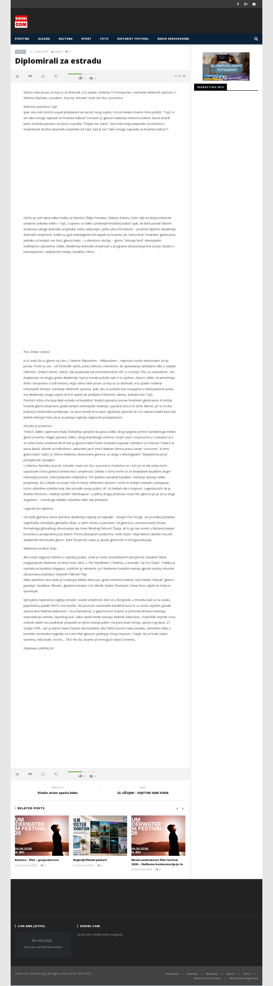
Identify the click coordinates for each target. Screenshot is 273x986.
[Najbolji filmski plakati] (100, 835)
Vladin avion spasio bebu (58, 791)
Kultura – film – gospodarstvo (37, 860)
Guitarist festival (133, 39)
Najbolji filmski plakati (90, 860)
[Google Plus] (246, 4)
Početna (22, 39)
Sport (86, 39)
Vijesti (20, 51)
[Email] (254, 4)
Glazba (44, 39)
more (178, 76)
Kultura (66, 39)
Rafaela (58, 51)
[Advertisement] (178, 21)
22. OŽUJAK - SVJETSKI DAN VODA (142, 791)
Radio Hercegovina (173, 39)
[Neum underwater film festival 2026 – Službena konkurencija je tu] (158, 835)
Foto (104, 39)
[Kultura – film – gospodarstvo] (42, 835)
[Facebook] (238, 4)
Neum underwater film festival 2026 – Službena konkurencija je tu (157, 862)
